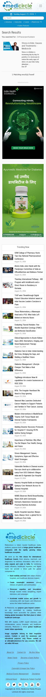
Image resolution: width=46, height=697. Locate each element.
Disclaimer (36, 674)
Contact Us (21, 652)
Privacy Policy (23, 663)
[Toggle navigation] (40, 5)
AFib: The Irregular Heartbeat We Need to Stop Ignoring (27, 393)
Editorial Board (11, 679)
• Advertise (8, 22)
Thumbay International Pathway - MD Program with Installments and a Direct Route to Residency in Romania (29, 285)
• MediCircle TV (36, 22)
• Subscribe (18, 22)
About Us (10, 652)
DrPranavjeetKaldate (26, 37)
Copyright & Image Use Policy (23, 668)
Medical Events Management (17, 674)
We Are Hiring (34, 652)
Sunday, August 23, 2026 (23, 14)
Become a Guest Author (29, 658)
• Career (26, 22)
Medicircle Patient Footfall (30, 679)
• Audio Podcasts (23, 25)
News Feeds (12, 658)
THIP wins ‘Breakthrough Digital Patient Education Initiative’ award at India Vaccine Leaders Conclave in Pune (28, 301)
